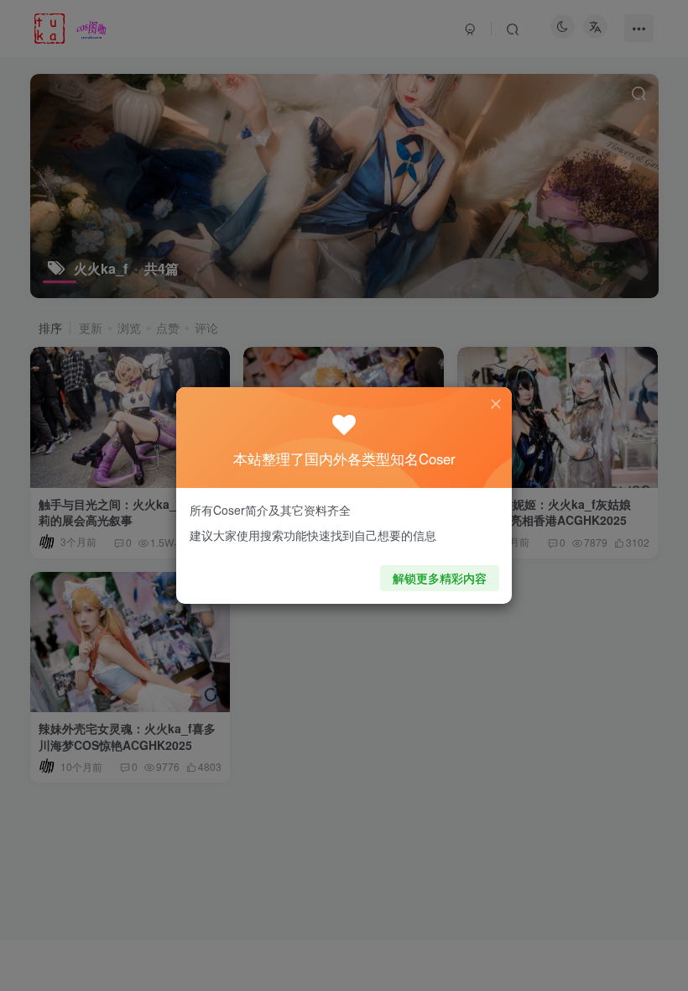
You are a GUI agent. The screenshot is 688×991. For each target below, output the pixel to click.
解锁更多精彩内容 (440, 577)
